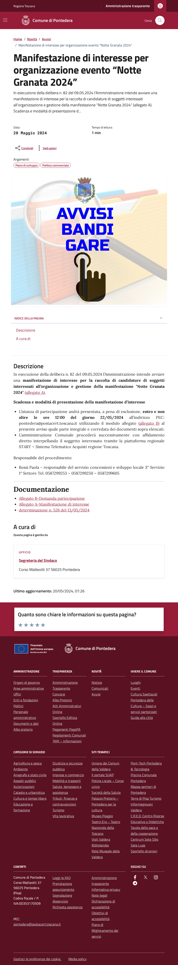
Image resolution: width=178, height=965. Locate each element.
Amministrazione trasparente (128, 5)
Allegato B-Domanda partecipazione (52, 498)
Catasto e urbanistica (29, 792)
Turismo (58, 810)
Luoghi (136, 682)
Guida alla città (142, 717)
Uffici (17, 694)
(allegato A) (35, 392)
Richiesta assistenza (67, 907)
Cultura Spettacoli (144, 694)
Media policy (77, 959)
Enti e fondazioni (25, 700)
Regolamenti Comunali (69, 735)
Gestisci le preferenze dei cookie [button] (37, 959)
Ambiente (20, 769)
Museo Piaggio (102, 816)
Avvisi (96, 694)
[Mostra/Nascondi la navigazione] (5, 20)
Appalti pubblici (24, 780)
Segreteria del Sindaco (38, 560)
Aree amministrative (28, 688)
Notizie (97, 682)
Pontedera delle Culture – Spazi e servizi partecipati (144, 705)
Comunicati (100, 688)
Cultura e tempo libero (29, 798)
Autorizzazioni (24, 786)
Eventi (135, 688)
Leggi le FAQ (62, 877)
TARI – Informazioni (67, 741)
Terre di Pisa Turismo (146, 798)
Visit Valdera (101, 839)
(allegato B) (149, 423)
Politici (18, 706)
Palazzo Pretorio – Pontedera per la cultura (105, 804)
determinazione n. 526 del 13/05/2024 (54, 510)
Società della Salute (106, 792)
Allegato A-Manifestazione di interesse (54, 504)
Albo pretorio (23, 729)
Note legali (99, 895)
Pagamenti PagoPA (67, 729)
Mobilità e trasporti (67, 780)
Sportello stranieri (144, 851)
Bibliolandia (100, 845)
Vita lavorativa (63, 816)
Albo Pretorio (62, 700)
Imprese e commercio (68, 775)
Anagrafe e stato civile (29, 775)
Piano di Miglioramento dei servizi (105, 930)
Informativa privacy (106, 889)
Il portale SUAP (103, 775)
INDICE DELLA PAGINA (29, 318)
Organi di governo (26, 682)
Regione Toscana (24, 6)
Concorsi (59, 694)
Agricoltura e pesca (27, 763)
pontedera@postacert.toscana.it (37, 924)
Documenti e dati (26, 723)
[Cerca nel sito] (160, 20)
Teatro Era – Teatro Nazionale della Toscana (106, 827)
